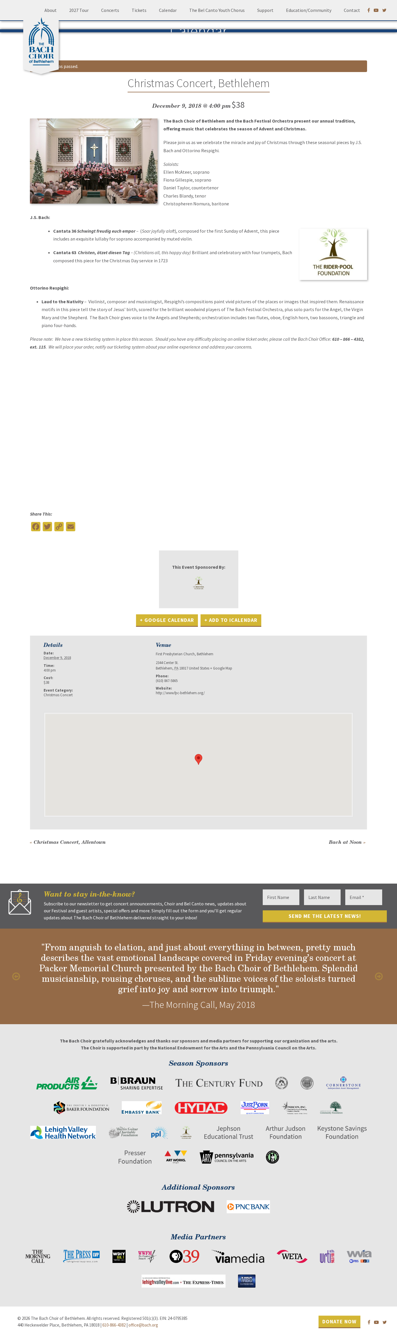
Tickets (139, 10)
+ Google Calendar (167, 620)
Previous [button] (17, 976)
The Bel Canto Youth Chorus (217, 10)
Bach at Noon (347, 842)
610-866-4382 (114, 1325)
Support (265, 10)
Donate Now (339, 1321)
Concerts (110, 10)
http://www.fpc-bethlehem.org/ (180, 692)
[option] (198, 976)
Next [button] (379, 976)
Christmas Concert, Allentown (68, 842)
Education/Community (308, 10)
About (50, 10)
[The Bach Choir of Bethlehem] (42, 39)
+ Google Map (221, 668)
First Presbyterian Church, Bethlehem (184, 654)
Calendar (168, 10)
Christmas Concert (58, 694)
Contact (352, 10)
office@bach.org (143, 1325)
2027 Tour (79, 10)
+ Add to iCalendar (230, 620)
